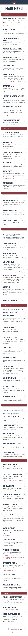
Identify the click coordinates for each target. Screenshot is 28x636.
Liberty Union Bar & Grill (16, 629)
